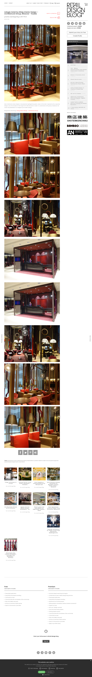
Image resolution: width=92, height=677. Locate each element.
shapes (13, 461)
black (8, 460)
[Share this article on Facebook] (20, 452)
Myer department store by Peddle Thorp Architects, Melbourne (53, 508)
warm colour (18, 461)
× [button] (90, 660)
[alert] (46, 668)
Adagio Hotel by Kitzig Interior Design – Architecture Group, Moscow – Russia (21, 13)
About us (29, 3)
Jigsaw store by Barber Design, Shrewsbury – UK (25, 508)
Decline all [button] (50, 672)
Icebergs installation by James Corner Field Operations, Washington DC (53, 531)
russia (5, 461)
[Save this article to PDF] (35, 452)
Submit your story (38, 3)
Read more (54, 665)
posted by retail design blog (11, 17)
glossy (25, 460)
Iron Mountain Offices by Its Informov (10, 507)
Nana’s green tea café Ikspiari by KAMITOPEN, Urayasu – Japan (39, 508)
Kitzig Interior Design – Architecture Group (27, 110)
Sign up (46, 641)
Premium (46, 3)
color (15, 460)
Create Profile (77, 36)
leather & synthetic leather (35, 460)
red (57, 460)
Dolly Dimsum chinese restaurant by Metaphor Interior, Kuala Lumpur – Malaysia (53, 485)
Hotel (28, 460)
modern (44, 460)
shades (9, 461)
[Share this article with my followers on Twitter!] (25, 452)
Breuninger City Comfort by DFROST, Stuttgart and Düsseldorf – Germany (11, 555)
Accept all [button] (41, 672)
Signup (11, 3)
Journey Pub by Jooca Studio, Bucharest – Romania (25, 483)
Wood (23, 461)
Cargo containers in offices (10, 483)
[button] (29, 668)
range (54, 460)
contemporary (20, 460)
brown (11, 460)
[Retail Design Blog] (77, 10)
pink (52, 460)
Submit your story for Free (77, 32)
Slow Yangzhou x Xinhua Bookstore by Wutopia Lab (39, 483)
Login (5, 3)
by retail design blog (10, 486)
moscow (48, 460)
